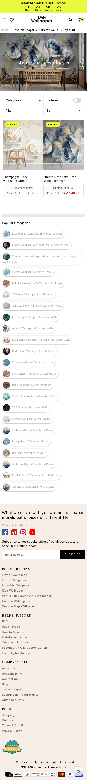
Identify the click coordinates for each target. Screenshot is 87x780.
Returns (7, 720)
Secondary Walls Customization (24, 647)
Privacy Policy (12, 730)
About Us (8, 668)
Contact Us (10, 678)
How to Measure (13, 632)
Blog (5, 684)
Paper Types (11, 626)
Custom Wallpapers (16, 601)
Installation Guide (14, 637)
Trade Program (12, 689)
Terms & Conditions (16, 725)
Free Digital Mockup (16, 653)
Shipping (8, 715)
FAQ (5, 621)
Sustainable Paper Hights (20, 694)
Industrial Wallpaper (16, 585)
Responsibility (12, 673)
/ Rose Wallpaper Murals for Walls (34, 30)
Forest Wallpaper (14, 580)
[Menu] (4, 19)
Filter (9, 110)
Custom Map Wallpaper (18, 606)
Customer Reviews (15, 642)
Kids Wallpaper (12, 590)
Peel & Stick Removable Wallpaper (26, 595)
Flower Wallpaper (14, 574)
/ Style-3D (68, 30)
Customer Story (13, 699)
